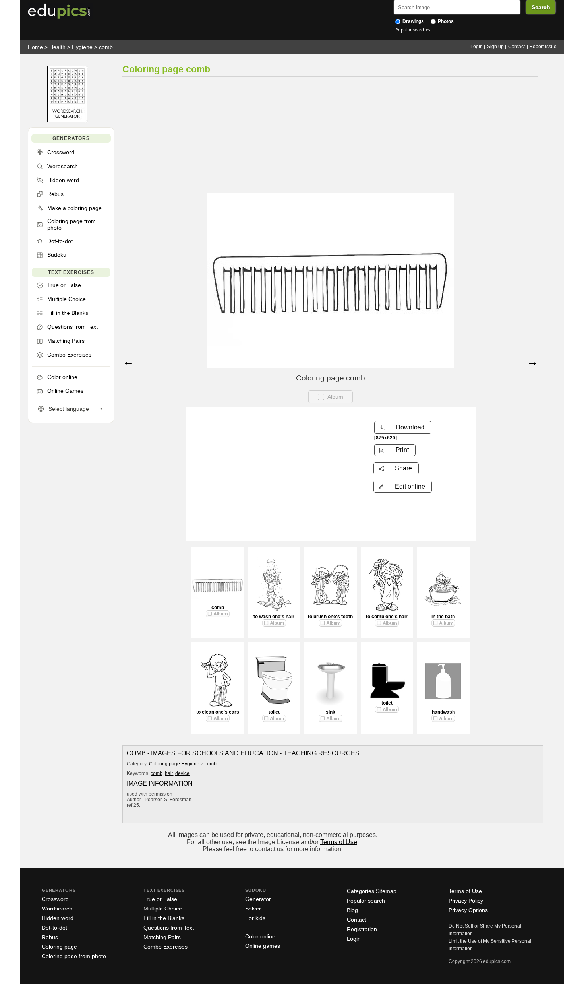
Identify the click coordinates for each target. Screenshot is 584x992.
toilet (274, 712)
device (182, 773)
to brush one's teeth (330, 616)
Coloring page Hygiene (174, 764)
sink (330, 712)
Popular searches (412, 30)
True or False (160, 899)
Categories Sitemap (371, 891)
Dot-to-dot (54, 927)
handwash (443, 712)
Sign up (495, 46)
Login (476, 46)
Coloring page (59, 946)
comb (106, 47)
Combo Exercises (165, 946)
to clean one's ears (217, 712)
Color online (260, 936)
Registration (362, 929)
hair (169, 773)
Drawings (412, 21)
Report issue (543, 46)
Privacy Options (468, 910)
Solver (253, 908)
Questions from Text (168, 927)
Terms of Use (338, 842)
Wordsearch (57, 908)
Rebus (50, 937)
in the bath (443, 616)
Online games (262, 946)
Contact (516, 46)
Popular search (366, 900)
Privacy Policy (466, 900)
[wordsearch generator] (67, 120)
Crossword (55, 899)
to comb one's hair (387, 616)
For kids (255, 918)
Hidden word (57, 918)
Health (57, 47)
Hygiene (82, 47)
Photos (445, 21)
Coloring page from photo (74, 956)
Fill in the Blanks (163, 918)
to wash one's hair (273, 616)
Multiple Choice (162, 908)
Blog (352, 910)
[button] (402, 487)
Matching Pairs (162, 937)
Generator (258, 899)
